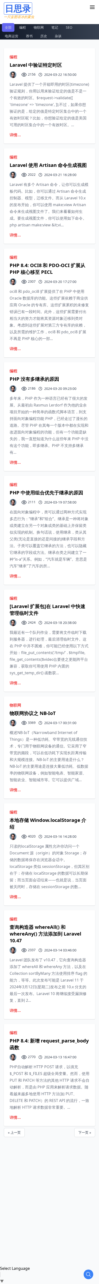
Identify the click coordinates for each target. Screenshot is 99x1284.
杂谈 (58, 36)
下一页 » (84, 1132)
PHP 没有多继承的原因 (34, 379)
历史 (43, 36)
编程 (22, 27)
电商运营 (11, 36)
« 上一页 (14, 1132)
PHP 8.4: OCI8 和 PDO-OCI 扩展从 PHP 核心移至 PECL (47, 268)
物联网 (39, 27)
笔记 (54, 27)
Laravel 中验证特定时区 (36, 65)
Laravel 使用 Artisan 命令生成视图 (48, 165)
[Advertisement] (49, 1186)
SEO (69, 27)
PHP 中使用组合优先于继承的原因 (46, 492)
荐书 (29, 36)
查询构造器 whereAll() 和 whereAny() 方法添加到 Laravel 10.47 (45, 934)
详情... (15, 135)
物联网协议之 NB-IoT (33, 713)
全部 (8, 27)
